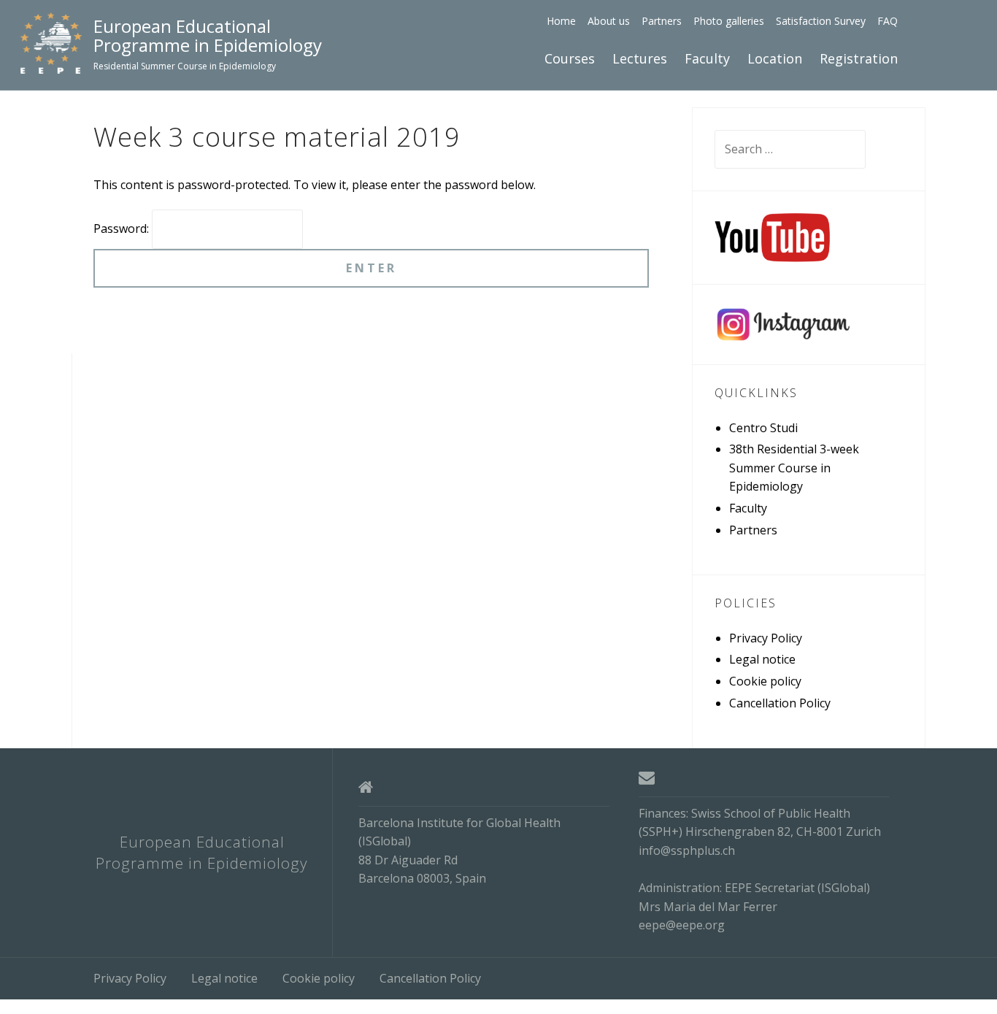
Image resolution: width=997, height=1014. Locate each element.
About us (609, 21)
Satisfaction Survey (821, 21)
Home (561, 21)
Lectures (639, 58)
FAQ (887, 21)
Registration (859, 58)
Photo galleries (728, 21)
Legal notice (762, 659)
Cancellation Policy (780, 703)
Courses (569, 58)
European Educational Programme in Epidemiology (207, 36)
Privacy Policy (765, 638)
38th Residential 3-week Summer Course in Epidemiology (794, 467)
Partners (662, 21)
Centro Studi (763, 428)
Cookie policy (765, 681)
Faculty (707, 58)
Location (774, 58)
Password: (122, 228)
